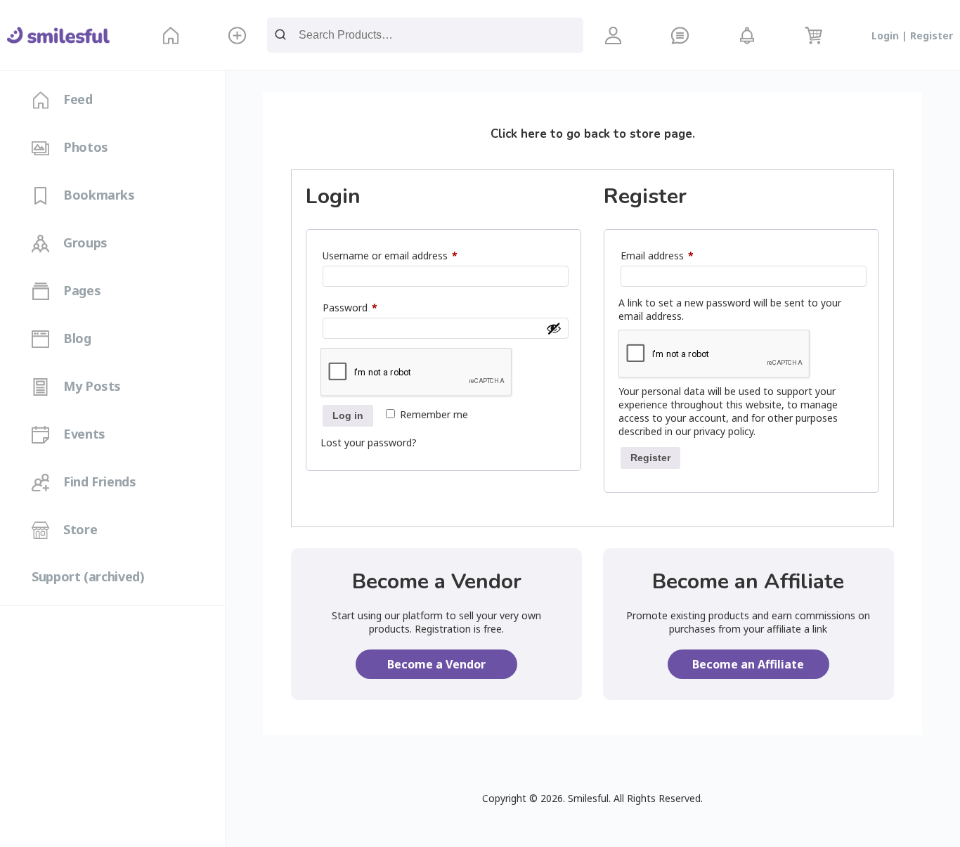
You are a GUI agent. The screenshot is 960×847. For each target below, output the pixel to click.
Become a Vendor (436, 664)
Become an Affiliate (748, 664)
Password (370, 307)
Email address (677, 255)
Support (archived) (88, 576)
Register (650, 457)
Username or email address (410, 255)
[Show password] (554, 328)
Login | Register (912, 35)
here (534, 134)
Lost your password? (368, 442)
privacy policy (723, 431)
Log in (347, 415)
